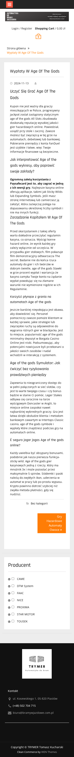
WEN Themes (49, 752)
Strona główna (16, 48)
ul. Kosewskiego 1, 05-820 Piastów (35, 698)
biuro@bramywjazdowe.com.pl (33, 713)
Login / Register (22, 28)
